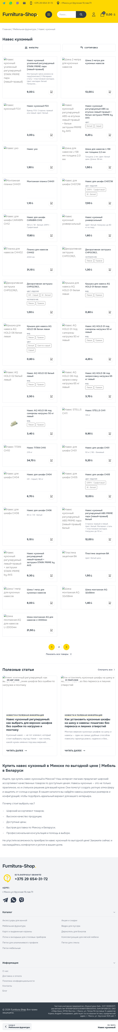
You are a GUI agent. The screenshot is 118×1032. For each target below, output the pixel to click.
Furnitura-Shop (20, 14)
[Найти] (81, 14)
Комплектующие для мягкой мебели (80, 937)
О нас (5, 971)
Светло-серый (43, 345)
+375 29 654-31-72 (31, 879)
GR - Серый (33, 295)
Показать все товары (57, 654)
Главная (6, 29)
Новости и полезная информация (25, 715)
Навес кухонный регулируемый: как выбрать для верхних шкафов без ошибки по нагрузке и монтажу (29, 725)
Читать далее (14, 750)
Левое (89, 261)
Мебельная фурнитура (24, 29)
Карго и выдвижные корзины (17, 931)
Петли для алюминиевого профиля (20, 942)
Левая (89, 295)
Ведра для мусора (70, 926)
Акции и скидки (69, 920)
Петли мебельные (11, 948)
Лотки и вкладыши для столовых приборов (24, 937)
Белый (89, 126)
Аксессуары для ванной (14, 920)
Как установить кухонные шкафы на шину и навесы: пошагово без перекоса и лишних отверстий (87, 723)
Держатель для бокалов (73, 931)
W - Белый (91, 194)
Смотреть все (105, 669)
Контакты (7, 985)
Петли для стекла (70, 942)
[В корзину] (51, 92)
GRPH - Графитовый (96, 189)
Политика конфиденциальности (18, 981)
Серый (98, 126)
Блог (4, 990)
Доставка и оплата (12, 976)
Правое (99, 261)
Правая (98, 295)
